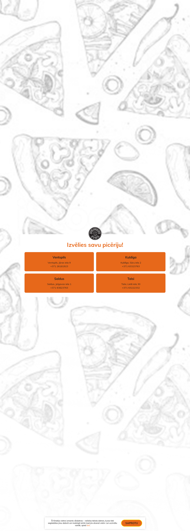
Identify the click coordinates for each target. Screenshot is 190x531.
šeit (88, 525)
